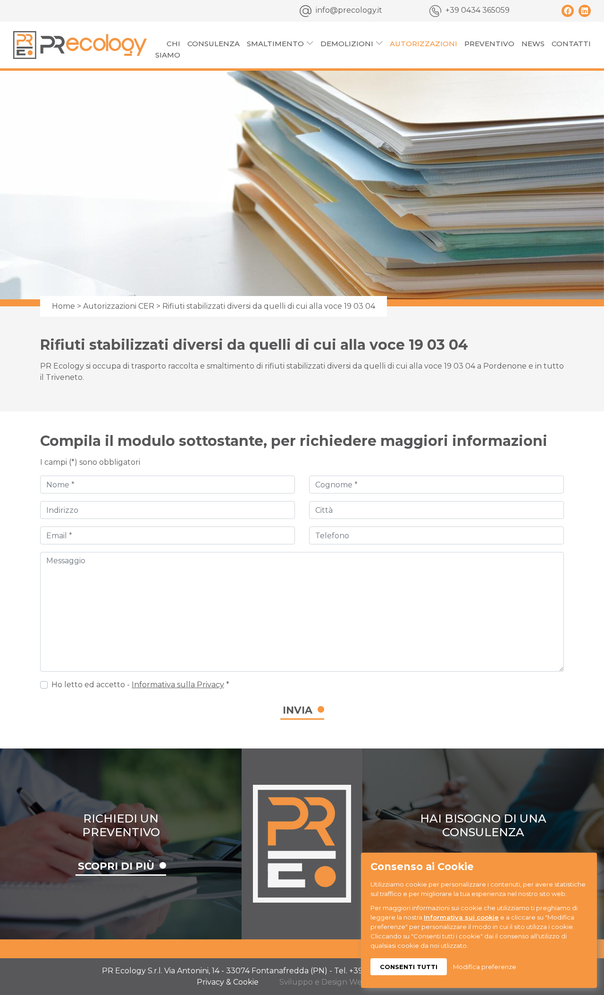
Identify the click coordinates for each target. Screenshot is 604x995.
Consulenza (213, 43)
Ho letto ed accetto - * (140, 684)
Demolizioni (346, 43)
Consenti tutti (408, 966)
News (533, 43)
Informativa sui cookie (461, 917)
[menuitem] (167, 49)
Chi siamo (167, 49)
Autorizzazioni (423, 43)
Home (63, 306)
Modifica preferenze (484, 966)
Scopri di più (116, 866)
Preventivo (489, 43)
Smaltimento (275, 43)
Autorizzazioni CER (118, 306)
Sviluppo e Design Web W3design (343, 982)
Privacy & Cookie (228, 982)
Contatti (571, 43)
